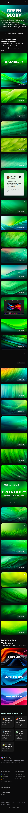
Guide (12, 802)
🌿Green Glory (5, 776)
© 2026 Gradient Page (14, 807)
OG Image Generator (6, 792)
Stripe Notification (5, 787)
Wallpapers (8, 2)
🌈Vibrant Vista (5, 779)
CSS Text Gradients (20, 776)
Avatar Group (4, 790)
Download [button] (21, 84)
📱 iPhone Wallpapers (6, 781)
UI (17, 184)
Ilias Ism (8, 802)
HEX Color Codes (19, 774)
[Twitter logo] (20, 177)
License (18, 802)
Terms (23, 802)
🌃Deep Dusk (4, 774)
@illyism (13, 178)
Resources (17, 2)
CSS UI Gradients (19, 771)
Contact (9, 804)
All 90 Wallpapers (5, 771)
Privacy (3, 804)
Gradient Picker (19, 779)
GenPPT (3, 794)
